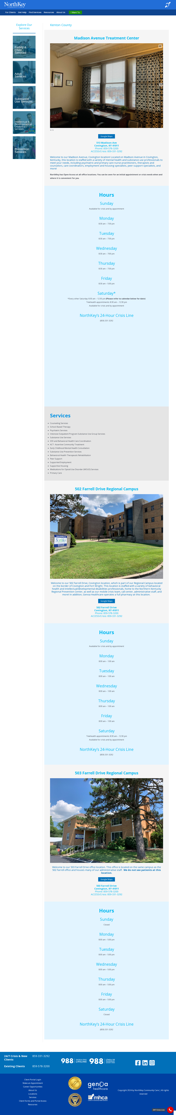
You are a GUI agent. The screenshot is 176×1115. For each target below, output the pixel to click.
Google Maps (107, 136)
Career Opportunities (32, 1086)
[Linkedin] (145, 1063)
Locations (32, 1094)
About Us (60, 12)
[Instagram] (152, 1063)
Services (32, 1097)
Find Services (35, 12)
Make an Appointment (33, 1083)
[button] (52, 85)
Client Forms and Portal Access (32, 1101)
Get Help (22, 12)
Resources (49, 12)
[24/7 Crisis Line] (170, 1110)
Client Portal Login (32, 1079)
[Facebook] (138, 1063)
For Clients (10, 12)
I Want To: (75, 12)
